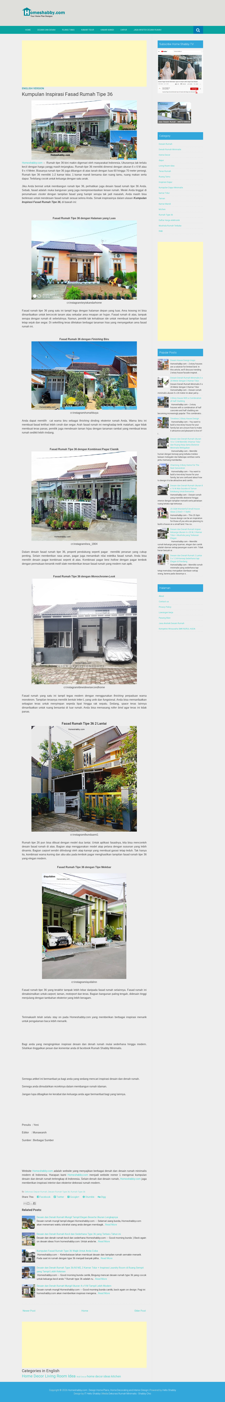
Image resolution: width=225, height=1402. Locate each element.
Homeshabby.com (32, 162)
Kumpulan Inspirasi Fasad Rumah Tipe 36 (67, 94)
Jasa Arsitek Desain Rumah (147, 30)
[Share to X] (31, 1203)
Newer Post (29, 1310)
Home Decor (33, 1376)
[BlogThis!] (28, 1203)
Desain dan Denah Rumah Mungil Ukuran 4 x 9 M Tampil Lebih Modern (74, 1285)
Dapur (124, 30)
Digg (103, 1196)
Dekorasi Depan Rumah (36, 1191)
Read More (111, 1224)
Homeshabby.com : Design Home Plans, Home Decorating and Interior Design (108, 1390)
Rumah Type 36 (78, 1191)
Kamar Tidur (87, 30)
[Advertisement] (84, 63)
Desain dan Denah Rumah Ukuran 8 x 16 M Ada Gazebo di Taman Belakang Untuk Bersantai (186, 488)
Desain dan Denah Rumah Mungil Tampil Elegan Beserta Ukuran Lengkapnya (77, 1217)
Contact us (164, 601)
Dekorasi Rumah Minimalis (123, 1393)
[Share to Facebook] (34, 1203)
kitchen (116, 1376)
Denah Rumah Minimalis (170, 149)
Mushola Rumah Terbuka (170, 226)
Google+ (74, 1196)
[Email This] (25, 1203)
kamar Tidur (164, 193)
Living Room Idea (60, 1376)
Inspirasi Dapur (165, 182)
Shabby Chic (144, 1393)
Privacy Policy (165, 607)
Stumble (89, 1196)
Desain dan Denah (46, 30)
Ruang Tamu (68, 30)
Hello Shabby (169, 1390)
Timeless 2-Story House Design (184, 418)
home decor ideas (99, 1376)
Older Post (140, 1310)
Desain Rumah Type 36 (59, 1191)
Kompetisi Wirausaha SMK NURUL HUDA (177, 629)
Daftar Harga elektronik (169, 220)
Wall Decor (81, 1377)
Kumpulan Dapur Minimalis (171, 187)
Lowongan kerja (166, 612)
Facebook (44, 1196)
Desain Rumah (165, 144)
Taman (162, 198)
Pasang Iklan (164, 618)
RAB (161, 231)
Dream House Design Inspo (182, 360)
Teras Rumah (165, 171)
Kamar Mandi (107, 30)
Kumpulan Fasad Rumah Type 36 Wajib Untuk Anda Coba (67, 1250)
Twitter (60, 1196)
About (161, 596)
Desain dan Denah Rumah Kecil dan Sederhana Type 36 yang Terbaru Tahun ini (79, 1234)
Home (28, 30)
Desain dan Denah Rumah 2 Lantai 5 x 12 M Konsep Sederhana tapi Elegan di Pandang (186, 558)
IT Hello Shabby (92, 1393)
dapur (161, 160)
